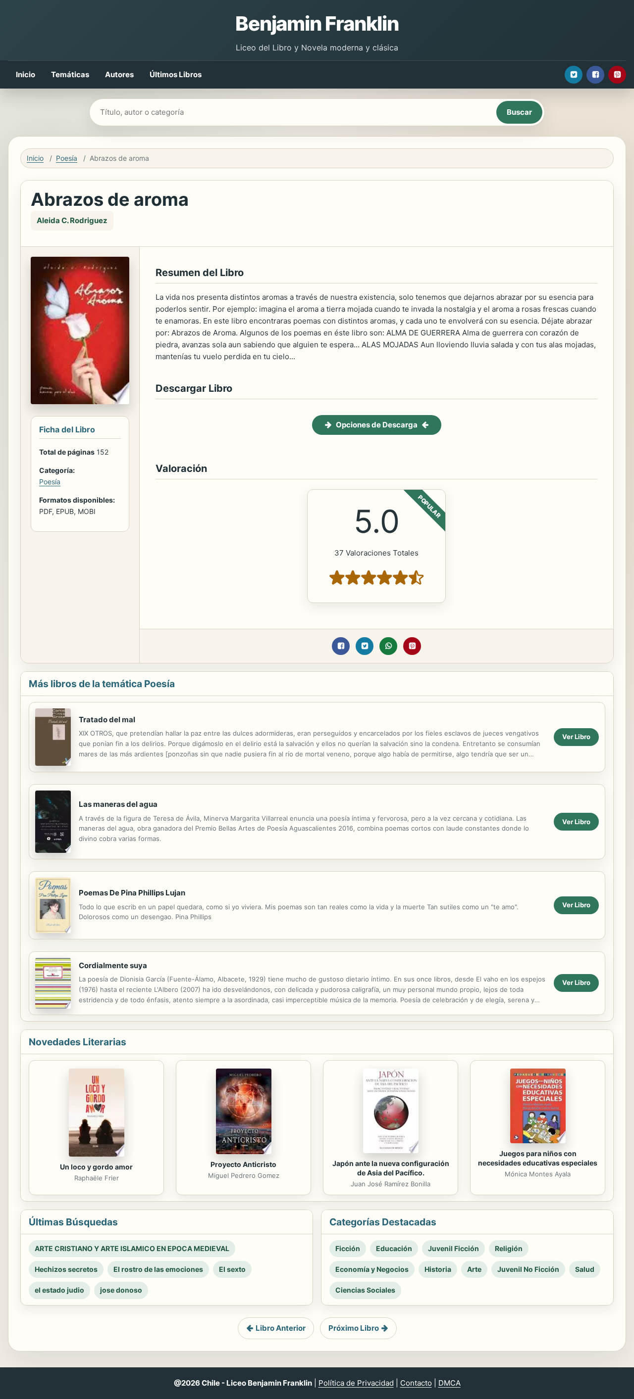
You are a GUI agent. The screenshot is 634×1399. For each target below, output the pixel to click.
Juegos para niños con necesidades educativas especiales (537, 1158)
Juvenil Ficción (453, 1248)
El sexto (232, 1269)
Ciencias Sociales (365, 1290)
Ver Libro (576, 737)
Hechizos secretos (66, 1269)
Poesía (66, 158)
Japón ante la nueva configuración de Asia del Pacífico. (390, 1168)
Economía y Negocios (372, 1269)
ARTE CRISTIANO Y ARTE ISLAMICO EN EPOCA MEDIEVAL (132, 1248)
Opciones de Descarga (377, 424)
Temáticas (70, 74)
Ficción (347, 1248)
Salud (584, 1269)
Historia (437, 1269)
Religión (509, 1248)
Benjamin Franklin (317, 23)
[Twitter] (573, 75)
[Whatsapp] (388, 646)
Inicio (25, 74)
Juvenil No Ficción (528, 1269)
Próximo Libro (353, 1328)
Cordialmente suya (113, 965)
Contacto (416, 1383)
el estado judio (59, 1290)
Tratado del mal (107, 719)
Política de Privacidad (356, 1383)
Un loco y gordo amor (96, 1167)
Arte (474, 1269)
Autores (119, 74)
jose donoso (121, 1290)
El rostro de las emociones (158, 1269)
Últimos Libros (176, 74)
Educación (394, 1248)
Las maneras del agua (118, 804)
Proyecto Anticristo (243, 1164)
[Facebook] (595, 75)
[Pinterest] (617, 75)
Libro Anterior (281, 1328)
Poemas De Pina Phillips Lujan (132, 892)
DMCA (449, 1383)
